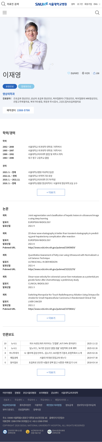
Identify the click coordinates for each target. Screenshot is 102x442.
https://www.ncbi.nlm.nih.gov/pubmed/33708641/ (51, 308)
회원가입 (88, 4)
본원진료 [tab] (10, 86)
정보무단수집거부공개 (86, 405)
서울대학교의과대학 (69, 392)
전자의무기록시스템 (12, 432)
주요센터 (18, 399)
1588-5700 (15, 421)
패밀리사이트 (60, 399)
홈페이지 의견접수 (57, 417)
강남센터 (54, 392)
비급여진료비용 (9, 405)
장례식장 (37, 409)
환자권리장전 (25, 405)
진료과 (6, 399)
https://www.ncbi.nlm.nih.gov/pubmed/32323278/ (51, 269)
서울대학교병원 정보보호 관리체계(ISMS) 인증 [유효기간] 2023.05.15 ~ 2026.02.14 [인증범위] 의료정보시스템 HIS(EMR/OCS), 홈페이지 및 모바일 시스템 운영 (56, 432)
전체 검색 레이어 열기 (97, 13)
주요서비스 (45, 399)
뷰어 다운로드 (8, 409)
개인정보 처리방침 (53, 405)
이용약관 (38, 405)
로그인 (80, 4)
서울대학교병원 (51, 4)
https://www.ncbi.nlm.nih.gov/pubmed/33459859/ (51, 247)
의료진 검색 (13, 4)
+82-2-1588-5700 (39, 421)
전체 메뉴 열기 (5, 12)
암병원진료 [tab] (26, 86)
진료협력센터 (23, 409)
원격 (73, 4)
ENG (95, 4)
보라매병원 (43, 392)
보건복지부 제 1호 (34, 432)
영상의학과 (9, 94)
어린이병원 (7, 392)
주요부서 (31, 399)
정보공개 (69, 405)
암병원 (17, 392)
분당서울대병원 (29, 392)
